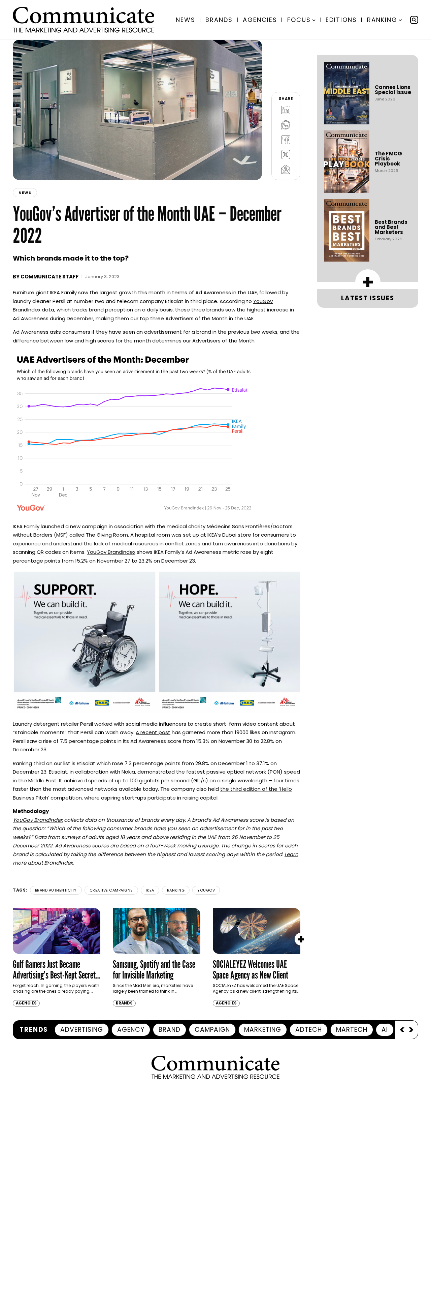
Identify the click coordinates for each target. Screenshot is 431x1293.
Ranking (382, 20)
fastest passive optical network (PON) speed (243, 771)
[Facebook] (286, 139)
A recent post (153, 732)
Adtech (308, 1029)
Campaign (212, 1029)
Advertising (81, 1029)
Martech (351, 1029)
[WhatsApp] (286, 124)
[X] (286, 154)
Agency (130, 1029)
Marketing (262, 1029)
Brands (219, 20)
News (185, 20)
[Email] (286, 169)
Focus (299, 20)
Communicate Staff (50, 276)
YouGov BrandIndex (111, 551)
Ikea (150, 890)
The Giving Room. (107, 534)
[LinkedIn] (286, 110)
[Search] (414, 20)
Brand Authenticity (56, 890)
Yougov (206, 890)
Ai (385, 1029)
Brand (169, 1029)
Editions (341, 20)
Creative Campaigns (111, 890)
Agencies (260, 20)
